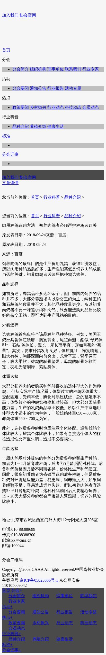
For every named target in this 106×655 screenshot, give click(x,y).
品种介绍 (20, 126)
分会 (16, 590)
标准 (6, 136)
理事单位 (55, 69)
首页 (6, 50)
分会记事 (10, 154)
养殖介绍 (38, 126)
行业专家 (90, 69)
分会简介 (20, 69)
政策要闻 (20, 107)
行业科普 (51, 197)
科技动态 (73, 107)
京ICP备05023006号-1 (39, 580)
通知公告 (38, 88)
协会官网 (28, 15)
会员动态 (90, 107)
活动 (7, 606)
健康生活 (55, 126)
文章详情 (10, 183)
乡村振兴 (38, 107)
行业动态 (55, 107)
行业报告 (55, 88)
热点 (7, 617)
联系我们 (73, 69)
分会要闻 (20, 88)
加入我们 (10, 15)
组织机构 (38, 69)
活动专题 (73, 88)
